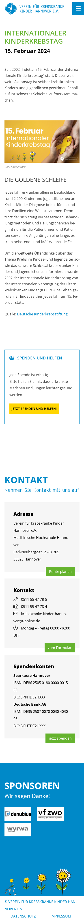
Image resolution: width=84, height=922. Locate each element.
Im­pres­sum (61, 916)
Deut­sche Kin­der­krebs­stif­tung (42, 314)
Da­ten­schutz (23, 916)
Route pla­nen (60, 571)
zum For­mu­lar (60, 647)
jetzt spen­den (60, 738)
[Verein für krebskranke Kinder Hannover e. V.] (34, 9)
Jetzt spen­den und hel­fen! (34, 408)
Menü (78, 8)
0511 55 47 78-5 (34, 599)
